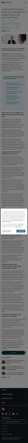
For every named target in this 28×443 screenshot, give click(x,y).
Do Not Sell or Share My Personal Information (7, 231)
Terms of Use (21, 224)
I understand (21, 231)
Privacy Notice (18, 226)
